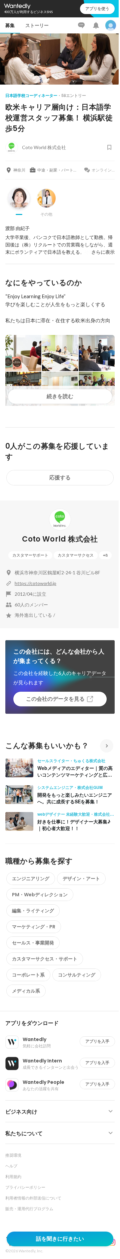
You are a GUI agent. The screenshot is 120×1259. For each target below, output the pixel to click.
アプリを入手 (97, 1041)
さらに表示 (103, 252)
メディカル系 (26, 991)
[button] (62, 1023)
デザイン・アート (81, 878)
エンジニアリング (30, 878)
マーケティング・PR (33, 926)
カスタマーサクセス (76, 555)
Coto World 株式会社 (60, 539)
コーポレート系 (28, 974)
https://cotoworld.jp (35, 583)
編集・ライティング (33, 910)
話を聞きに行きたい (60, 1239)
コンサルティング (76, 974)
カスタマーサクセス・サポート (44, 958)
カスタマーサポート (30, 555)
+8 (105, 555)
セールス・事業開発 (33, 942)
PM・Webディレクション (40, 894)
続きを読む (60, 396)
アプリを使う (97, 8)
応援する (60, 477)
